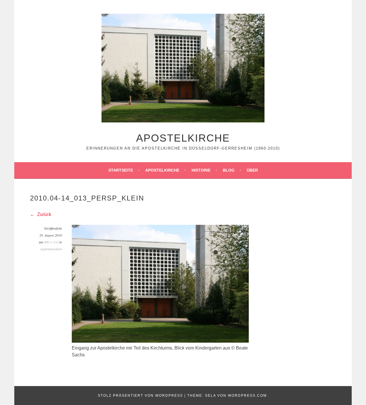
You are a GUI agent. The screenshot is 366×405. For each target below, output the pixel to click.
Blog (228, 170)
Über (252, 170)
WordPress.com (247, 396)
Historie (201, 170)
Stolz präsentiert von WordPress (140, 396)
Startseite (120, 170)
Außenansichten (51, 249)
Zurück (43, 214)
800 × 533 (51, 242)
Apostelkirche (183, 138)
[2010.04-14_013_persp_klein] (160, 341)
